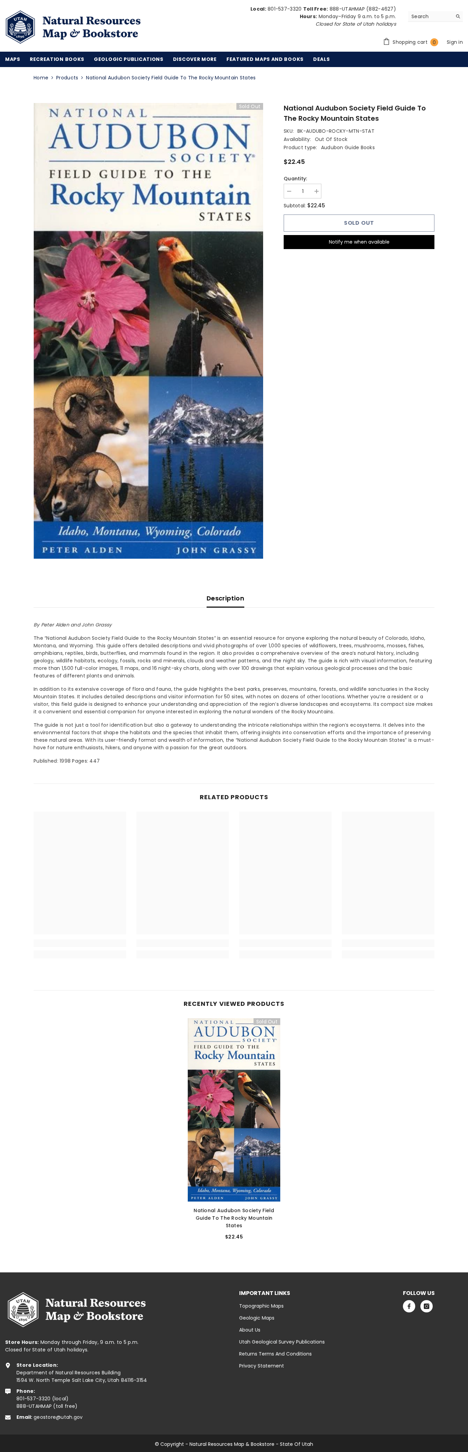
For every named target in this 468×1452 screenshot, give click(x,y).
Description (225, 598)
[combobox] (430, 16)
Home (41, 77)
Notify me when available (359, 241)
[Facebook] (409, 1306)
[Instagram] (426, 1306)
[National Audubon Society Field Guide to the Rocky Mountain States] (234, 1110)
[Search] (435, 16)
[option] (148, 331)
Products (67, 77)
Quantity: (295, 178)
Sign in (455, 42)
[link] (80, 943)
